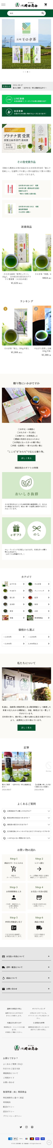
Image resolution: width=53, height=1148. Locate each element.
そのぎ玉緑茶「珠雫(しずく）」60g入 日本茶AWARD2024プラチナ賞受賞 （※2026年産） (16, 276)
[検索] (43, 13)
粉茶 (36, 604)
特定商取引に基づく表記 (13, 1097)
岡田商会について (10, 1073)
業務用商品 (39, 618)
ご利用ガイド (8, 1077)
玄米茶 (12, 604)
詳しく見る (26, 458)
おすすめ (13, 584)
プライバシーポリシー (12, 1116)
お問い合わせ (8, 1082)
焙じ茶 (12, 597)
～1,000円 (7, 637)
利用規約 (7, 1102)
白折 (36, 611)
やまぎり (13, 591)
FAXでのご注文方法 (11, 1068)
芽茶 (11, 611)
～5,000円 (7, 643)
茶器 (11, 618)
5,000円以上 (33, 643)
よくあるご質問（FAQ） (13, 1064)
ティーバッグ (39, 591)
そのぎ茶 (38, 584)
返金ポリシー (8, 1111)
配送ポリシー (8, 1106)
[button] (3, 4)
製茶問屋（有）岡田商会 (22, 1143)
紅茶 (36, 597)
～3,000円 (32, 637)
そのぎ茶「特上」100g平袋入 (16, 348)
